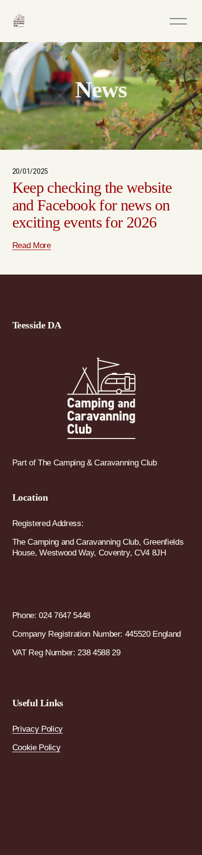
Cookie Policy (36, 747)
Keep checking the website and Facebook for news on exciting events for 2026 (92, 205)
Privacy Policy (37, 729)
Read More (31, 245)
